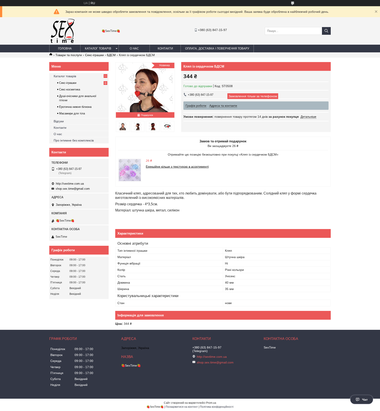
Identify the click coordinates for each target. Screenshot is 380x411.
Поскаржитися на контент (182, 406)
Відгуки (59, 121)
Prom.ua (211, 402)
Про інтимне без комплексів (74, 140)
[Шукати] (326, 31)
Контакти (165, 48)
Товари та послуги (68, 55)
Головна (65, 48)
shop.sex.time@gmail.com (73, 188)
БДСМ (111, 55)
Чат (365, 399)
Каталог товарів (98, 48)
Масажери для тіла (72, 113)
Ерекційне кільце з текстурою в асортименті (177, 166)
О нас (134, 48)
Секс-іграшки (94, 55)
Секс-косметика (69, 89)
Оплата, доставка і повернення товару (217, 48)
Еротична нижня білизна (75, 106)
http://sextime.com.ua (70, 183)
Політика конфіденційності (217, 406)
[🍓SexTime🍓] (62, 42)
